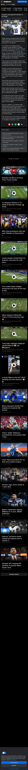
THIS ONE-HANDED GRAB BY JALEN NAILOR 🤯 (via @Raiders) (13, 346)
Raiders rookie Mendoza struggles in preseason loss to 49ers (13, 141)
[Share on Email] (19, 124)
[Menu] (1, 1)
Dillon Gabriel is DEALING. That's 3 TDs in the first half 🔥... (13, 317)
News (13, 4)
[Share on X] (6, 124)
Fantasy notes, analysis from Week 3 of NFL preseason (12, 145)
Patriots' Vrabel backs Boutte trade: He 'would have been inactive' (13, 134)
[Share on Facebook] (12, 124)
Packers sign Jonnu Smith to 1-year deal (13, 486)
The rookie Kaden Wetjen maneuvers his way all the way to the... (14, 289)
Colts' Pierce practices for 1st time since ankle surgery (13, 461)
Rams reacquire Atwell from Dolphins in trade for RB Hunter (13, 408)
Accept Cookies (14, 762)
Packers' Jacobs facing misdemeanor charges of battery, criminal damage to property (14, 149)
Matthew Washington (6, 18)
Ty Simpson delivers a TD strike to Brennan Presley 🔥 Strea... (13, 205)
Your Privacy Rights (14, 768)
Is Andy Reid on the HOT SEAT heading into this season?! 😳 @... (13, 379)
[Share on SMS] (22, 124)
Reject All (14, 765)
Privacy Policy (13, 759)
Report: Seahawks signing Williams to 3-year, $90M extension (12, 512)
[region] (14, 758)
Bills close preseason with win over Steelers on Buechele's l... (13, 233)
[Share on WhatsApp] (15, 124)
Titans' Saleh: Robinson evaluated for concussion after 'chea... (14, 435)
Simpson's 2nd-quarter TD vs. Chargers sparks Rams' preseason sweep (13, 137)
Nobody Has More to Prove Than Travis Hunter (12, 179)
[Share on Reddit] (9, 124)
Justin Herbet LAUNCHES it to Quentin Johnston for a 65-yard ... (13, 260)
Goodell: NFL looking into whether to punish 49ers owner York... (11, 566)
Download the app (22, 1)
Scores (8, 4)
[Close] (25, 748)
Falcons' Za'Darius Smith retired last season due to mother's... (12, 539)
